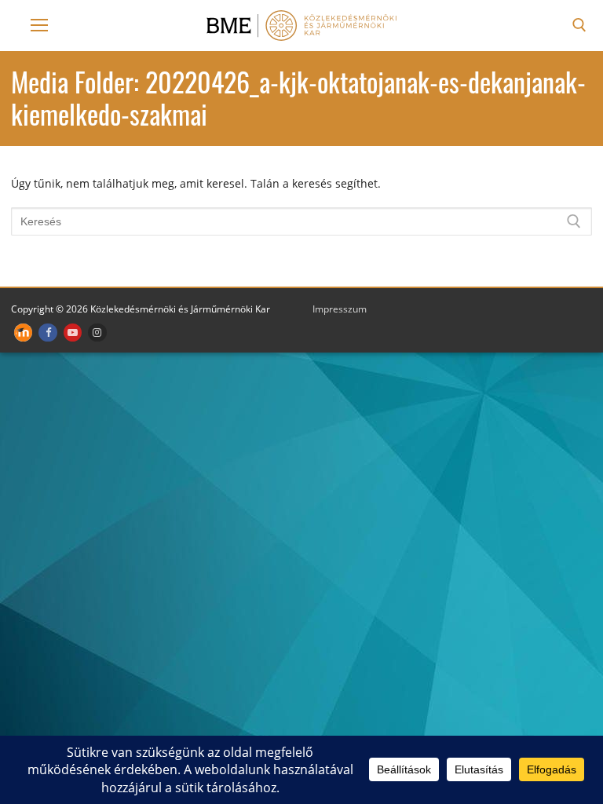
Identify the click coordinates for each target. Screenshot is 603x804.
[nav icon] (39, 25)
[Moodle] (23, 332)
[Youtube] (73, 332)
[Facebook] (47, 332)
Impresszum (339, 309)
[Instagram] (97, 332)
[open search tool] (579, 25)
